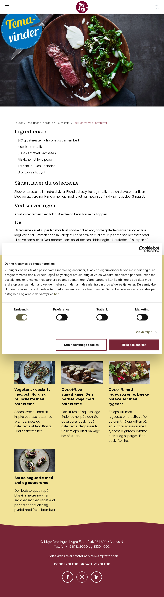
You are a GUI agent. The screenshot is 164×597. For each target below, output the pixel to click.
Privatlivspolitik (95, 564)
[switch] (62, 317)
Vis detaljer (144, 332)
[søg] (157, 7)
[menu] (7, 7)
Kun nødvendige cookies (81, 344)
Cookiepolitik (66, 564)
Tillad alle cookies (133, 344)
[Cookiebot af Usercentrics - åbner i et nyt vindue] (141, 249)
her (56, 294)
